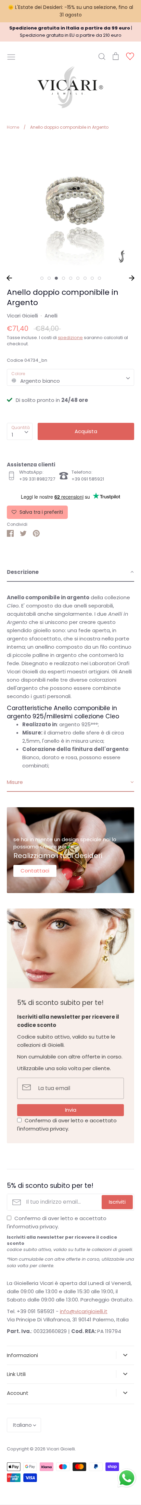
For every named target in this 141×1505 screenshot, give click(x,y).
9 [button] (99, 278)
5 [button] (70, 278)
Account (17, 1393)
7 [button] (85, 278)
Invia (70, 1109)
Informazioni (22, 1355)
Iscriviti (117, 1201)
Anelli (50, 315)
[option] (70, 205)
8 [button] (92, 278)
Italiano (22, 1424)
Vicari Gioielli (22, 315)
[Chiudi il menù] (11, 56)
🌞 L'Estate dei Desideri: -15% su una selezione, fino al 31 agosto (70, 11)
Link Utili (16, 1374)
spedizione (70, 337)
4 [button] (63, 278)
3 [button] (56, 278)
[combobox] (70, 377)
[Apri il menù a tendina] (125, 1355)
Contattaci (35, 870)
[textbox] (70, 377)
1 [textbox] (12, 434)
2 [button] (49, 278)
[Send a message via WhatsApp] (127, 1478)
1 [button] (41, 278)
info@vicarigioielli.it (83, 1311)
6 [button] (77, 278)
